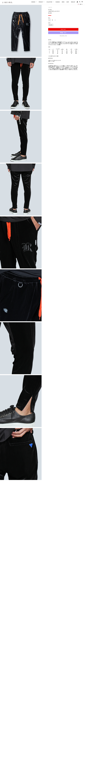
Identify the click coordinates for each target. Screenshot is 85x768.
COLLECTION (49, 1)
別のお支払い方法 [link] (63, 35)
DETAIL (49, 39)
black (50, 25)
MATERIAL (50, 58)
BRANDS (33, 1)
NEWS (63, 1)
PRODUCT (41, 1)
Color (49, 22)
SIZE (49, 47)
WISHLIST (73, 1)
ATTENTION (50, 63)
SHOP (68, 1)
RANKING (58, 1)
